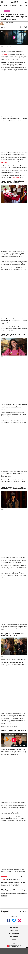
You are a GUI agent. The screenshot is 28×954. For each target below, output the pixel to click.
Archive (14, 939)
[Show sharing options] (26, 202)
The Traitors (4, 54)
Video (20, 5)
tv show (14, 893)
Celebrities (13, 5)
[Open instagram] (19, 920)
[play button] (14, 37)
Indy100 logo (14, 2)
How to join (4, 876)
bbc (7, 893)
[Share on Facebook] (21, 27)
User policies (14, 927)
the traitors (6, 11)
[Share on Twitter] (24, 27)
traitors (3, 893)
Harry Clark (4, 162)
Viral (5, 5)
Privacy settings (14, 933)
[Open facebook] (8, 920)
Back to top (24, 911)
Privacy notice (14, 930)
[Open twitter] (14, 920)
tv (10, 893)
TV (2, 11)
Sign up (3, 879)
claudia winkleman (21, 893)
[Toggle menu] (2, 2)
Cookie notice (14, 936)
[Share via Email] (26, 27)
